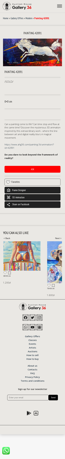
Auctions (32, 351)
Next (58, 238)
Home (5, 18)
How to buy (32, 358)
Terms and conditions (32, 380)
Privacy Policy (32, 376)
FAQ (32, 373)
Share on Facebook (18, 205)
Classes (32, 340)
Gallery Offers (17, 18)
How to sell (32, 355)
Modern (29, 18)
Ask (32, 169)
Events (32, 343)
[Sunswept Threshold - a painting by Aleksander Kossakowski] (22, 256)
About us (32, 365)
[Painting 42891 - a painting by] (32, 52)
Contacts (32, 369)
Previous (7, 238)
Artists (32, 347)
